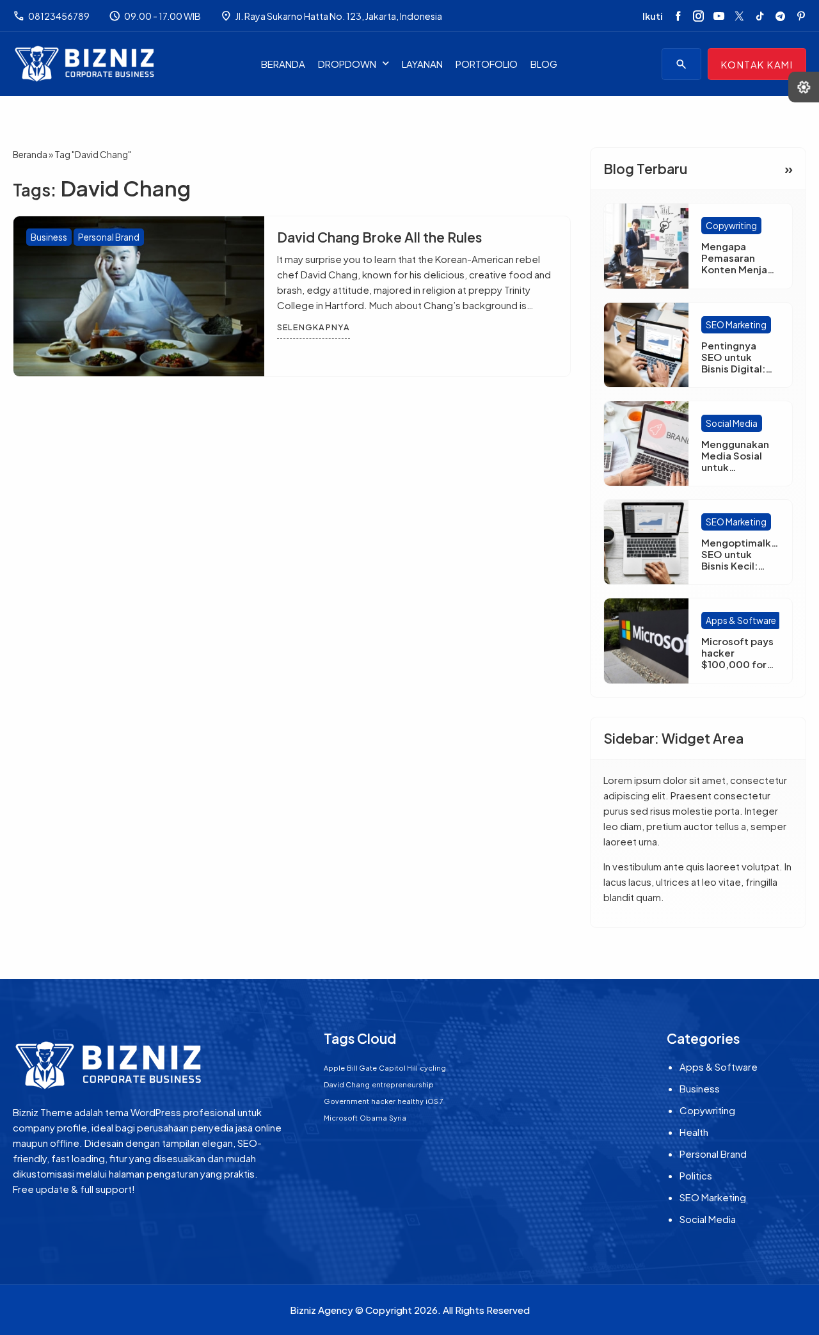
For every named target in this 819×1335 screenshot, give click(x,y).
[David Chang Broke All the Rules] (138, 296)
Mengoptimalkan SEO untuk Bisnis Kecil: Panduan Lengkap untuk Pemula (742, 571)
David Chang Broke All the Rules (379, 237)
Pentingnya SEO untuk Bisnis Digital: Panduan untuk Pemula (736, 368)
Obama (373, 1118)
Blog (543, 64)
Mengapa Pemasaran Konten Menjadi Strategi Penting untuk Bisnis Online (739, 275)
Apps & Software (741, 620)
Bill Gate (362, 1068)
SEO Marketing (736, 324)
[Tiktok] (759, 16)
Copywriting (731, 225)
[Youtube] (718, 16)
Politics (696, 1175)
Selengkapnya (313, 327)
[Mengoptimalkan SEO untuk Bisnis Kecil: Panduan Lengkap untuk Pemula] (646, 542)
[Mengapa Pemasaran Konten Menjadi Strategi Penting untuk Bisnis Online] (646, 246)
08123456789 (51, 16)
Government (346, 1101)
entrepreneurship (403, 1084)
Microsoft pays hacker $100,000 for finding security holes (739, 664)
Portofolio (487, 64)
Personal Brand (108, 237)
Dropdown (347, 64)
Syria (397, 1118)
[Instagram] (698, 16)
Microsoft (341, 1118)
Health (694, 1132)
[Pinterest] (800, 16)
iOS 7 (434, 1101)
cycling (433, 1068)
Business (49, 237)
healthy (410, 1101)
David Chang (347, 1084)
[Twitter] (739, 16)
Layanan (422, 64)
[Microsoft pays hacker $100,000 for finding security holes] (646, 640)
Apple (334, 1068)
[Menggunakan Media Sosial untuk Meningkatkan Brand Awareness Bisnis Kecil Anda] (646, 443)
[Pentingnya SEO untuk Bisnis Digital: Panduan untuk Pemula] (646, 345)
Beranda (283, 64)
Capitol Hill (398, 1068)
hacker (383, 1101)
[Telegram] (780, 16)
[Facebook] (677, 16)
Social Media (732, 423)
